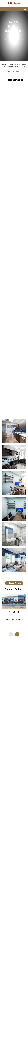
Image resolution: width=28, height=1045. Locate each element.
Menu (3, 9)
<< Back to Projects (14, 583)
